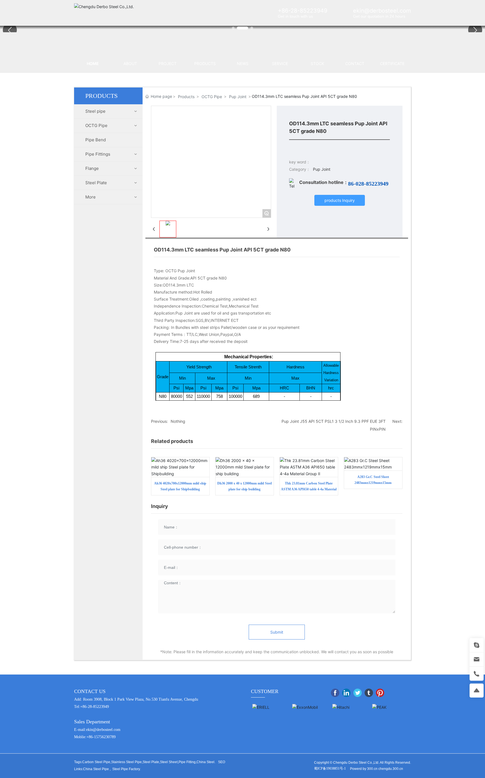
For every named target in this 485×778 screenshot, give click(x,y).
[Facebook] (335, 693)
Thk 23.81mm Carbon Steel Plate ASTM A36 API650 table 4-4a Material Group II (309, 489)
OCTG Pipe (212, 96)
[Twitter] (357, 693)
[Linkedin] (346, 693)
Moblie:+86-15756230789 (95, 737)
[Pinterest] (380, 693)
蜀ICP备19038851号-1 (330, 768)
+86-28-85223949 (302, 10)
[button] (475, 30)
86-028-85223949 (368, 184)
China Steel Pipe (96, 769)
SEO (221, 762)
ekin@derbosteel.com (382, 10)
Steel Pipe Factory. (126, 769)
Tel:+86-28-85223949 (91, 707)
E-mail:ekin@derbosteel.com (97, 730)
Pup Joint (237, 96)
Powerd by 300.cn (364, 769)
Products (186, 96)
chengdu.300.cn (390, 769)
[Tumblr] (369, 693)
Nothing (178, 421)
